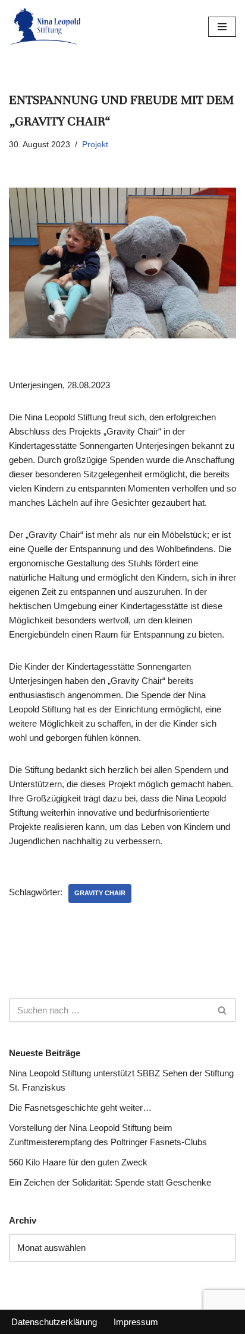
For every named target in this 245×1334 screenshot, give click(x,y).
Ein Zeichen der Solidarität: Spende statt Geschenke (110, 1182)
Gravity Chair (99, 892)
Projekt (95, 144)
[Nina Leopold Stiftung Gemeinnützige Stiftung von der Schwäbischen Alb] (44, 26)
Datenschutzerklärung (54, 1322)
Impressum (136, 1322)
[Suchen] (222, 1010)
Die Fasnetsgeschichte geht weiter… (80, 1107)
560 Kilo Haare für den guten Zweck (78, 1162)
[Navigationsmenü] (222, 27)
